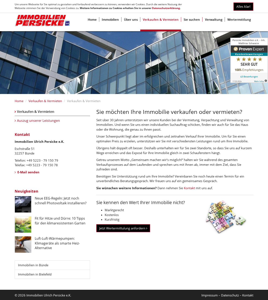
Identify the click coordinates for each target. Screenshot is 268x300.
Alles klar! (243, 6)
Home (92, 19)
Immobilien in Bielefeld (35, 274)
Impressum (209, 295)
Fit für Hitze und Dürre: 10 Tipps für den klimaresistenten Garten (60, 220)
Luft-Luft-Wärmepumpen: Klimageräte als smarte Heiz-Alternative (57, 243)
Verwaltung (213, 19)
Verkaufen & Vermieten (161, 19)
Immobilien (110, 19)
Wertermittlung (239, 19)
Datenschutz (230, 295)
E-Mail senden (28, 172)
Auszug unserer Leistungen (38, 120)
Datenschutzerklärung (166, 8)
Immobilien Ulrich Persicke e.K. (48, 295)
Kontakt (189, 188)
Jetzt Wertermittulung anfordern (122, 228)
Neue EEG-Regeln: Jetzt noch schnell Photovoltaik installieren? (60, 200)
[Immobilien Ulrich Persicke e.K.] (42, 20)
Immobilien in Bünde (33, 265)
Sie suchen (192, 19)
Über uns (131, 19)
